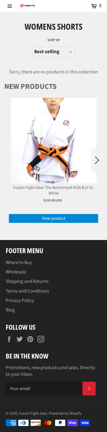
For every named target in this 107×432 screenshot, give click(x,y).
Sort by (53, 40)
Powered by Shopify (65, 413)
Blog (10, 310)
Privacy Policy (20, 300)
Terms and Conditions (27, 291)
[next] (97, 161)
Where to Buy (19, 262)
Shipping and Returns (27, 281)
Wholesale (16, 272)
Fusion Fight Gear (33, 413)
